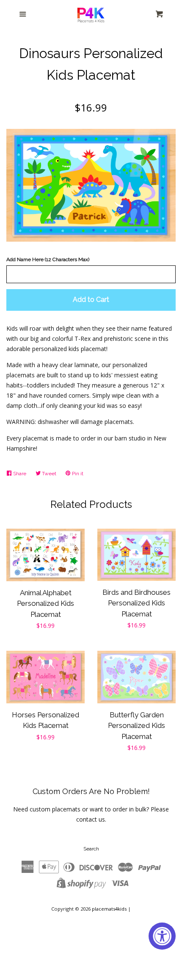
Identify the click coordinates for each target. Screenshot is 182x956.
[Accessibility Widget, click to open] (162, 936)
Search (91, 849)
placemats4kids (109, 909)
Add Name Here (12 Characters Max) (47, 259)
